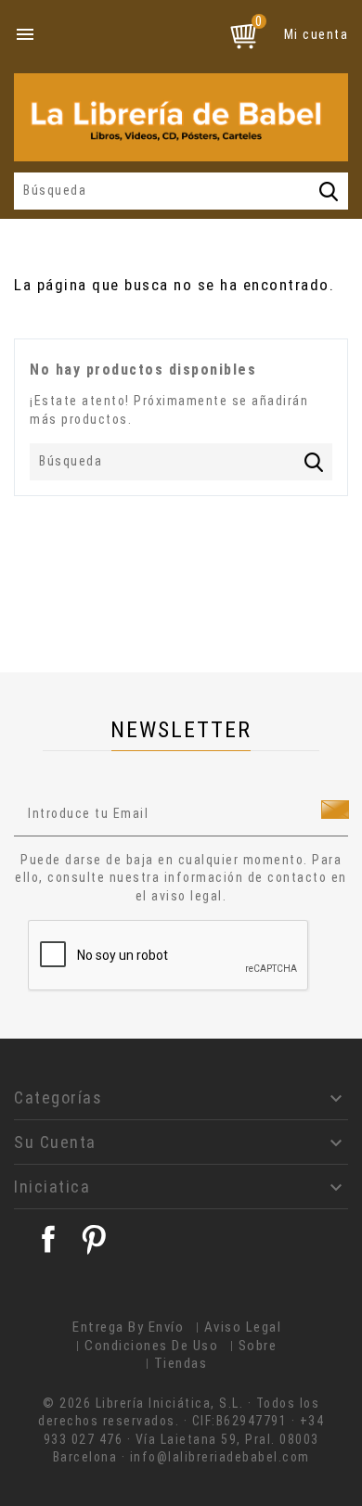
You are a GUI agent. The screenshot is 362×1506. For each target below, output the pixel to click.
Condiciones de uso (151, 1345)
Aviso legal (243, 1327)
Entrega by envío (128, 1327)
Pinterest (93, 1238)
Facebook (48, 1238)
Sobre (258, 1345)
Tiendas (181, 1363)
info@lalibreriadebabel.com (220, 1456)
